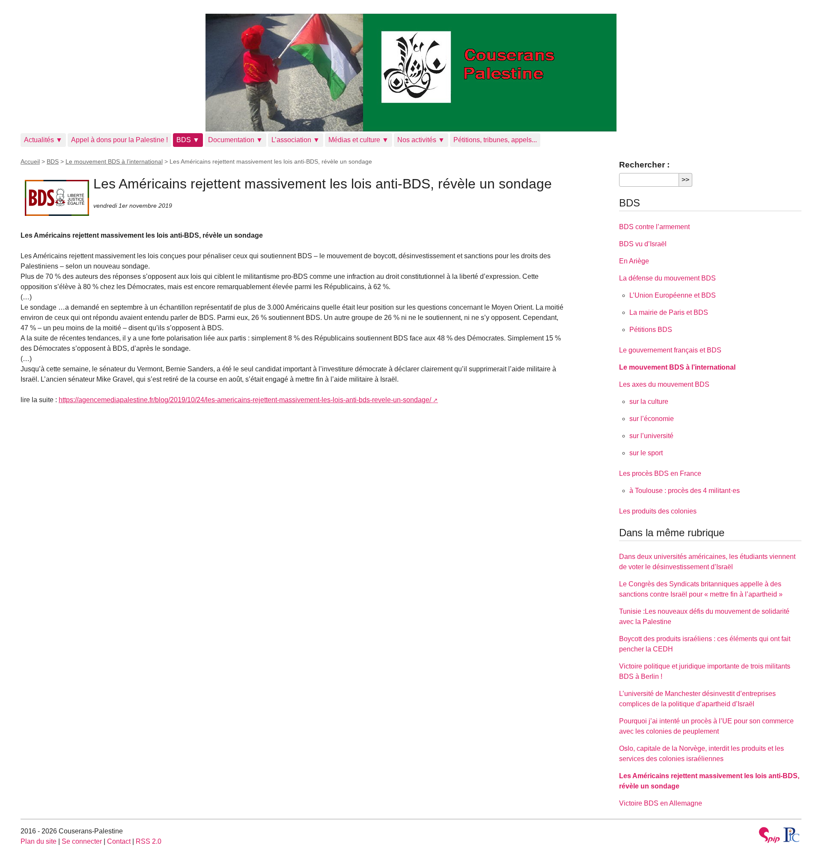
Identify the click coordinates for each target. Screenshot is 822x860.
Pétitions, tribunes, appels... (495, 139)
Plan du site (39, 841)
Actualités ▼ (43, 139)
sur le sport (646, 453)
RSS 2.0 (148, 841)
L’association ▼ (295, 139)
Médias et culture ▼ (358, 139)
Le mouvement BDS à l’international (114, 161)
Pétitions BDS (650, 329)
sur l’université (651, 435)
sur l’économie (651, 418)
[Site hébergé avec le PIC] (791, 834)
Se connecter (82, 841)
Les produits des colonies (658, 511)
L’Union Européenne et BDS (672, 295)
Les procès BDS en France (660, 473)
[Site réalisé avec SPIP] (769, 836)
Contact (119, 841)
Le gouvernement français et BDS (670, 350)
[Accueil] (411, 72)
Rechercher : (644, 164)
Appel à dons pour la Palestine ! (119, 139)
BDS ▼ (188, 139)
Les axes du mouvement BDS (664, 384)
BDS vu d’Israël (643, 244)
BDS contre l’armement (654, 226)
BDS (53, 161)
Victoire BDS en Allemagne (660, 803)
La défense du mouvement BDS (667, 278)
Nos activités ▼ (421, 139)
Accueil (30, 161)
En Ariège (634, 261)
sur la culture (648, 401)
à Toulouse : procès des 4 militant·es (684, 490)
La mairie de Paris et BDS (668, 312)
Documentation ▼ (235, 139)
